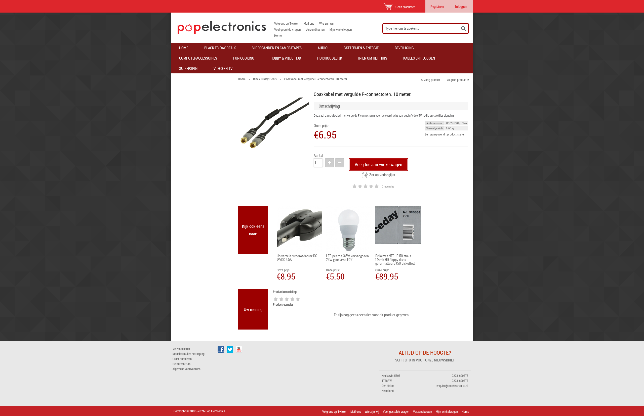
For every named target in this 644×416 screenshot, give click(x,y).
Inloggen (461, 6)
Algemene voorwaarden (186, 369)
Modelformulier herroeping (189, 354)
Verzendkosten (315, 29)
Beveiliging (404, 47)
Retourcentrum (181, 364)
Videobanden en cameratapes (277, 47)
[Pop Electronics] (219, 28)
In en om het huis (372, 58)
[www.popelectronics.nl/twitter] (230, 351)
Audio (323, 47)
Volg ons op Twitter (286, 23)
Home (278, 35)
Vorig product (430, 80)
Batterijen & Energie (361, 47)
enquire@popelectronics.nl (452, 386)
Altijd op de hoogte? (425, 352)
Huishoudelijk (329, 58)
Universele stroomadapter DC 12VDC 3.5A (297, 258)
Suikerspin (188, 68)
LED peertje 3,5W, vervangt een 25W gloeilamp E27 (347, 258)
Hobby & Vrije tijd (285, 58)
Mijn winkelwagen (341, 29)
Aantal (318, 155)
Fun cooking (243, 58)
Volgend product (458, 80)
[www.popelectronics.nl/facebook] (221, 351)
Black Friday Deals (220, 47)
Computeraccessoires (198, 58)
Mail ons (309, 23)
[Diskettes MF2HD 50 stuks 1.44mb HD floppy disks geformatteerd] (398, 225)
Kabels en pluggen (419, 58)
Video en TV (223, 68)
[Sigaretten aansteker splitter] (299, 229)
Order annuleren (182, 359)
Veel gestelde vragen (287, 29)
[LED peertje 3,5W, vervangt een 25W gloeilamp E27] (349, 230)
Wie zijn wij (326, 23)
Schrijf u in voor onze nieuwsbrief (425, 359)
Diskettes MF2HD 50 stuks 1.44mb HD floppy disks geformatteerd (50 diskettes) (395, 259)
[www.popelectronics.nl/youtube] (239, 351)
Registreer (437, 6)
